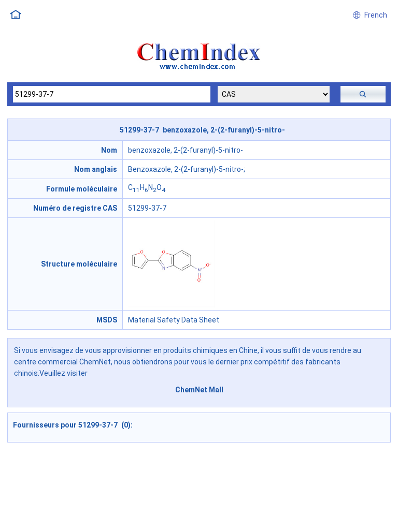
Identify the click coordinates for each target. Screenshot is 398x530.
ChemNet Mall (199, 390)
